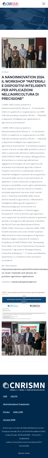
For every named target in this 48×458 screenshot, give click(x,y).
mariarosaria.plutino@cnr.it (24, 282)
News (6, 72)
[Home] (24, 386)
